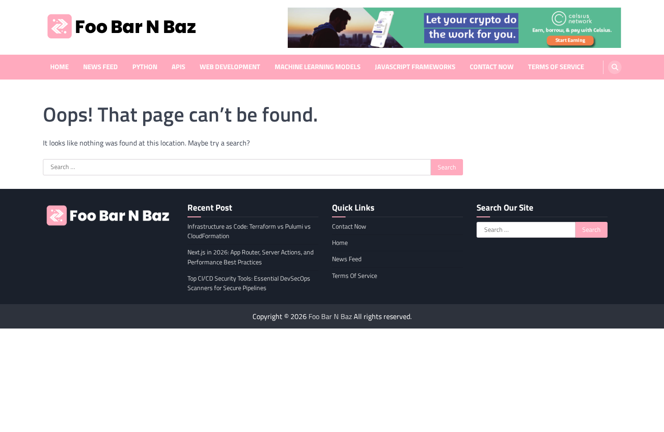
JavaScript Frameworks (415, 67)
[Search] (615, 67)
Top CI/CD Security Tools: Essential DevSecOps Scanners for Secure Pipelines (248, 283)
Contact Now (492, 67)
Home (59, 67)
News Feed (100, 67)
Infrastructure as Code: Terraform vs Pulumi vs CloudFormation (249, 231)
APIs (178, 67)
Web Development (230, 67)
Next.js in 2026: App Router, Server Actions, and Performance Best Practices (250, 257)
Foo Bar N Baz (330, 316)
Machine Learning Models (317, 67)
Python (144, 67)
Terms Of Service (556, 67)
